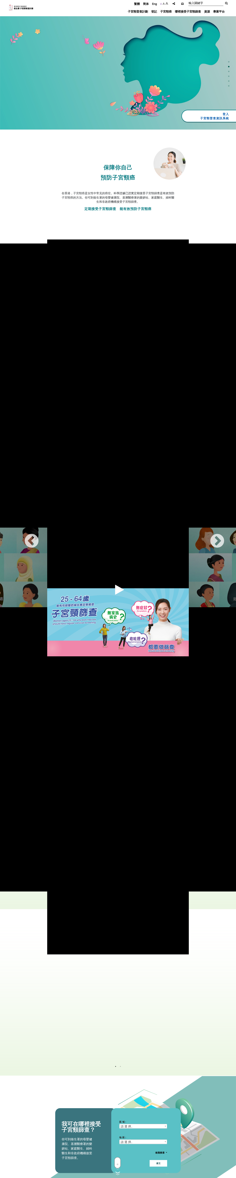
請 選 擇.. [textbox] (126, 1126)
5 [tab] (228, 82)
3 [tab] (228, 72)
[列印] (182, 3)
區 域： (123, 1121)
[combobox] (143, 1126)
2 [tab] (228, 67)
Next (210, 535)
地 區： (123, 1137)
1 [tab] (228, 62)
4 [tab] (228, 77)
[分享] (174, 3)
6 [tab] (228, 86)
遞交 (158, 1163)
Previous (25, 535)
